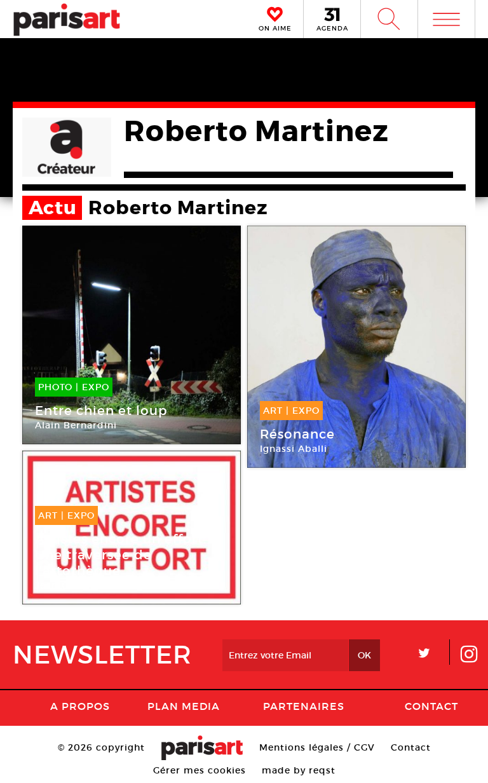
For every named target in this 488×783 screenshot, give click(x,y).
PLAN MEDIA (183, 706)
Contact (431, 706)
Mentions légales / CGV (317, 747)
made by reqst (299, 770)
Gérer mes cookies (199, 770)
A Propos (80, 706)
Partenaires (303, 706)
